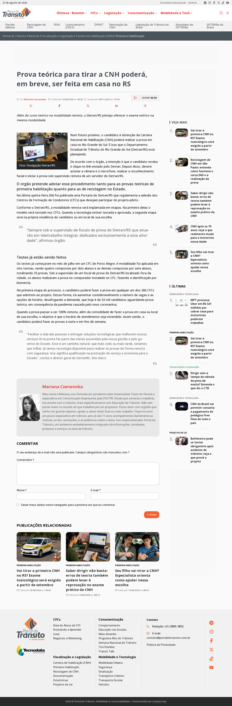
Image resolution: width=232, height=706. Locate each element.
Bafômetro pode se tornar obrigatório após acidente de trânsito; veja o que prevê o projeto (202, 450)
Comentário (25, 460)
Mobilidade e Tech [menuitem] (175, 13)
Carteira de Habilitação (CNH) (95, 36)
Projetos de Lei (63, 684)
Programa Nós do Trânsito (116, 638)
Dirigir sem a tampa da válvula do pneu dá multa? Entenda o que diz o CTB (203, 380)
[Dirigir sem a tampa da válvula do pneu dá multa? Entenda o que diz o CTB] (181, 375)
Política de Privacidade (161, 645)
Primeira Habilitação (66, 667)
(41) (174, 626)
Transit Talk (106, 651)
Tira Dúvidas (107, 647)
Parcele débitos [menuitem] (10, 26)
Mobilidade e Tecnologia (117, 657)
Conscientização (111, 619)
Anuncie (192, 3)
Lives (56, 634)
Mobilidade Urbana (111, 662)
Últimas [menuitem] (63, 13)
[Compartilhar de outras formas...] (145, 106)
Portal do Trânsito (14, 36)
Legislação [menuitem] (112, 13)
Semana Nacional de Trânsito (118, 642)
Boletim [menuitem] (78, 13)
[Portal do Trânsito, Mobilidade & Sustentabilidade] (31, 629)
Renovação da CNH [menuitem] (118, 26)
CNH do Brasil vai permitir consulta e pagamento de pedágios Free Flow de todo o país (203, 413)
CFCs (56, 619)
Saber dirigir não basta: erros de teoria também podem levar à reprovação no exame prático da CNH (87, 580)
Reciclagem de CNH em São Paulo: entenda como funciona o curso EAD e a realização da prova (202, 171)
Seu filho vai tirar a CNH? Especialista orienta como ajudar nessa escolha (137, 577)
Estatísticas (60, 680)
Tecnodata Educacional (172, 3)
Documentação (63, 675)
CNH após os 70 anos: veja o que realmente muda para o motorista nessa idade (202, 233)
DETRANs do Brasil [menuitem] (215, 26)
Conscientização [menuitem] (141, 13)
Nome (22, 490)
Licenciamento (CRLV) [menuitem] (75, 26)
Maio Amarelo (107, 634)
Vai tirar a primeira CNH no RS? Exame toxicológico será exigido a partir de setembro (39, 577)
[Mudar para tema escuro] (227, 13)
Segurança (105, 667)
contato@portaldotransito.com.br (168, 638)
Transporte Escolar (111, 680)
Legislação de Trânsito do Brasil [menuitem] (152, 26)
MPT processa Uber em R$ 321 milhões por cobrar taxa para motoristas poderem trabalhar (202, 311)
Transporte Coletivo (111, 675)
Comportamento (109, 625)
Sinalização (106, 671)
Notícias (34, 36)
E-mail (96, 490)
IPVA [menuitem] (57, 24)
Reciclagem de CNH (66, 671)
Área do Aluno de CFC (67, 625)
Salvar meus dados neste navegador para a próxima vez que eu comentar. (68, 505)
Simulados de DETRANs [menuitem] (184, 26)
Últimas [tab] (178, 286)
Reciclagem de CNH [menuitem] (36, 26)
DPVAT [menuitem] (98, 24)
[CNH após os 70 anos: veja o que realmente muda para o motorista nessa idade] (181, 228)
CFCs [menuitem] (94, 13)
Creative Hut (159, 701)
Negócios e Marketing (67, 638)
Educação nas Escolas (112, 629)
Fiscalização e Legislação (57, 36)
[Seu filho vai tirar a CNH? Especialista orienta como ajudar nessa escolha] (137, 547)
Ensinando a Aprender (67, 629)
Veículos (104, 684)
